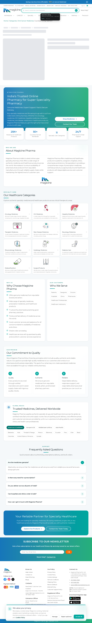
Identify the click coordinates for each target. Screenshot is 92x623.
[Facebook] (5, 579)
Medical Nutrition (30, 5)
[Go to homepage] (12, 10)
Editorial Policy (51, 587)
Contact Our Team (70, 124)
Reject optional (66, 616)
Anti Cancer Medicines (26, 21)
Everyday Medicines (60, 5)
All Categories (19, 5)
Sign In (83, 5)
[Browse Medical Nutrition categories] (68, 15)
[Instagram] (9, 579)
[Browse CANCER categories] (24, 15)
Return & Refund (52, 584)
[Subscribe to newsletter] (69, 552)
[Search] (76, 10)
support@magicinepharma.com (35, 593)
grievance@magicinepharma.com (36, 604)
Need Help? (84, 10)
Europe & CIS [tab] (30, 427)
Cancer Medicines (9, 5)
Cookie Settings (52, 577)
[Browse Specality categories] (35, 15)
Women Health (41, 5)
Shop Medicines (69, 119)
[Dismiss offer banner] (87, 2)
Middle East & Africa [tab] (45, 427)
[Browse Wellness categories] (79, 15)
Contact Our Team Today (58, 529)
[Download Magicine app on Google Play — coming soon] (75, 598)
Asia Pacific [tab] (59, 427)
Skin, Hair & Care (72, 5)
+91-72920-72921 (30, 594)
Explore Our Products (32, 529)
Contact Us (51, 557)
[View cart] (87, 6)
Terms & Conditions (53, 579)
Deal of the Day (30, 577)
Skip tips (48, 18)
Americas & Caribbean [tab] (15, 427)
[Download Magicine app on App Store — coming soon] (75, 602)
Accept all (79, 616)
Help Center (29, 572)
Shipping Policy (51, 582)
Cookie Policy (51, 574)
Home (6, 21)
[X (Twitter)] (13, 579)
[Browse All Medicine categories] (14, 15)
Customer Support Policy (54, 589)
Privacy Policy (51, 572)
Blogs (27, 579)
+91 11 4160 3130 (75, 582)
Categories (13, 21)
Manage (55, 616)
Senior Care (50, 5)
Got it (43, 18)
